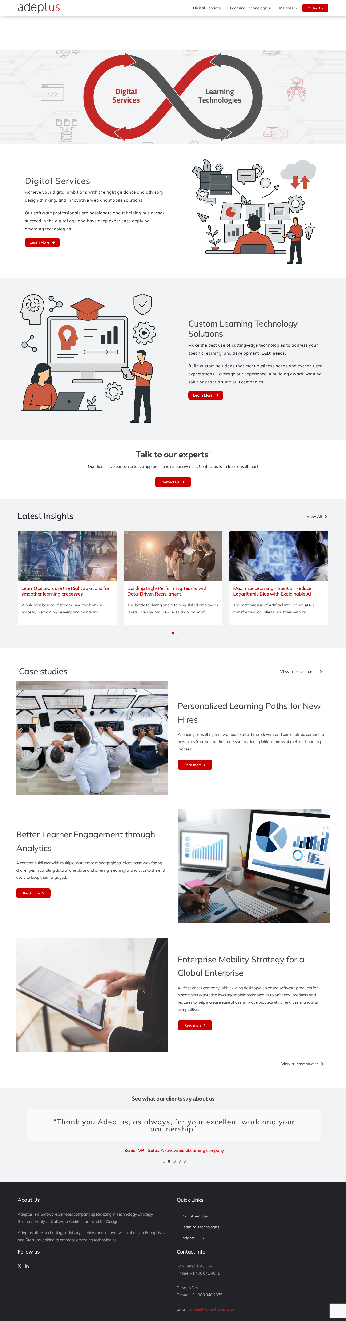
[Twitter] (19, 1266)
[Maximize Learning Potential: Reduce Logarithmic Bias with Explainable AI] (278, 533)
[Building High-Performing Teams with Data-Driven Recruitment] (173, 533)
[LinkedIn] (27, 1266)
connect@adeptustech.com (212, 1309)
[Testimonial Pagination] (164, 1161)
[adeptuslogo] (39, 4)
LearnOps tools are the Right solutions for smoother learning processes (65, 591)
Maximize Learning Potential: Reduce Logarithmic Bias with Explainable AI (272, 591)
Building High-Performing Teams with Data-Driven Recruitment (167, 591)
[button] (169, 633)
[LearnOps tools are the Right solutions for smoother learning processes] (67, 533)
